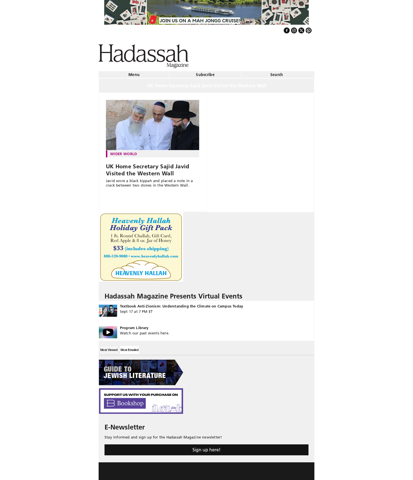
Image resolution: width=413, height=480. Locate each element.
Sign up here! (206, 447)
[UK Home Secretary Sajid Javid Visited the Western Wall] (152, 123)
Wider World (123, 151)
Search (276, 72)
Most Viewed (108, 347)
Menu (134, 72)
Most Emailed (130, 347)
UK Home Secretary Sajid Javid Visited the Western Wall (147, 167)
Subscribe (205, 72)
